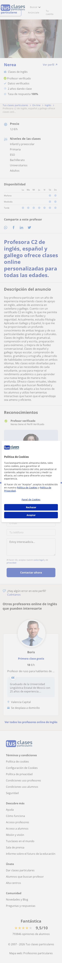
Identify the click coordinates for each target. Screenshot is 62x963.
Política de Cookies (27, 487)
